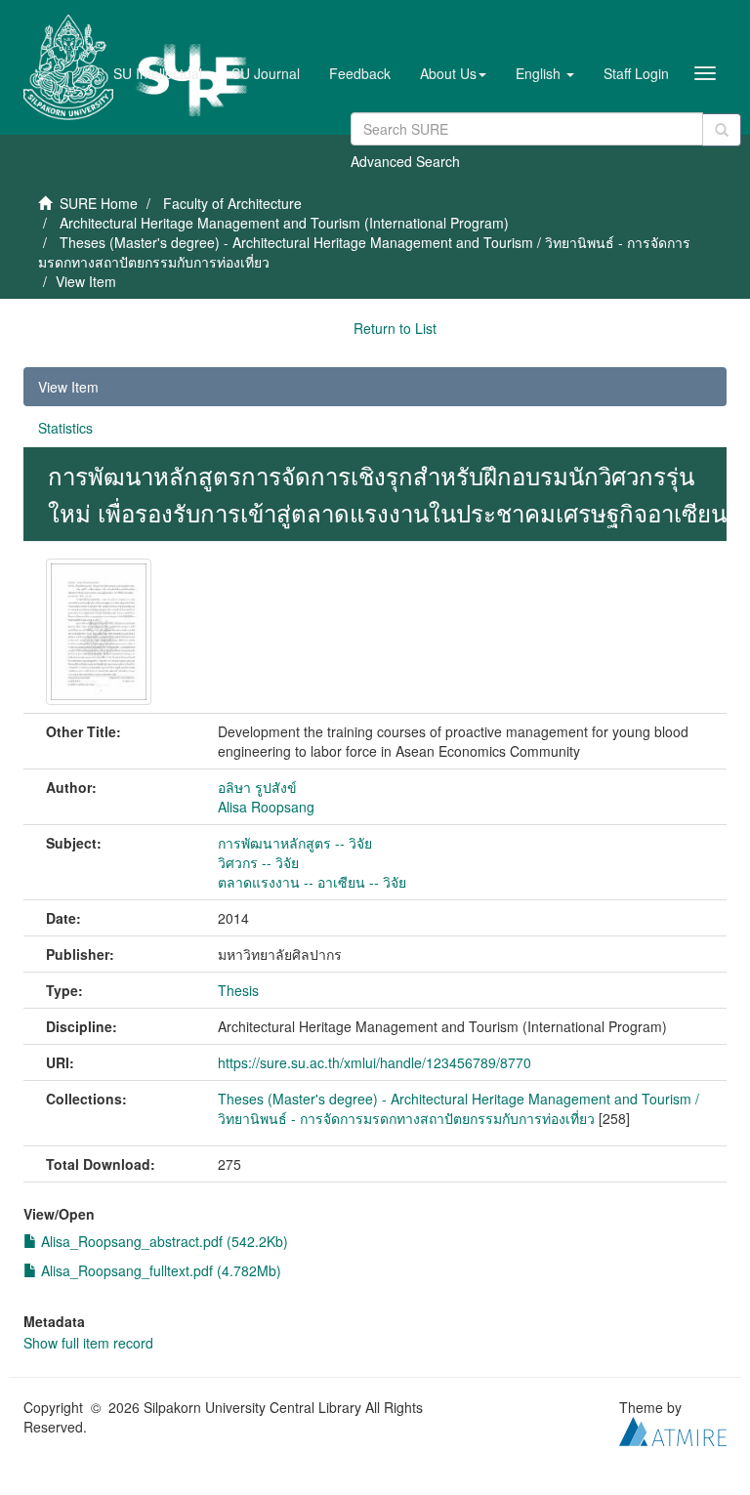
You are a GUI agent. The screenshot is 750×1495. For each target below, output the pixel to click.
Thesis (238, 990)
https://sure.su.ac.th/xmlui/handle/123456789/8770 (374, 1062)
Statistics (65, 427)
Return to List (395, 328)
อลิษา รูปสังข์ (257, 787)
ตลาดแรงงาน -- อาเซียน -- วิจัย (312, 882)
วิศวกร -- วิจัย (258, 862)
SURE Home (99, 203)
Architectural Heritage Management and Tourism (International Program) (284, 222)
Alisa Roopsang (266, 806)
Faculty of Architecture (232, 203)
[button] (453, 73)
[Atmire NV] (673, 1428)
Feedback (360, 73)
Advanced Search (405, 161)
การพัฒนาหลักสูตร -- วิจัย (295, 842)
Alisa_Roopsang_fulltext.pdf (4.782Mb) (159, 1270)
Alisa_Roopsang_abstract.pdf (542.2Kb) (162, 1241)
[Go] (721, 129)
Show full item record (88, 1342)
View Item (68, 386)
